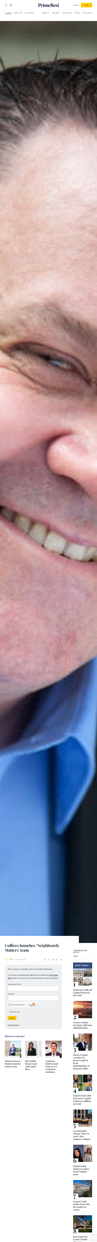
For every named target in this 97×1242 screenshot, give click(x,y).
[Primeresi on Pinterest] (56, 959)
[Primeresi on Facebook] (53, 959)
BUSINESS (55, 13)
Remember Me (15, 1012)
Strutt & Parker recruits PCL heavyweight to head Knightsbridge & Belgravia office (81, 1061)
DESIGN (77, 13)
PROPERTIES (67, 13)
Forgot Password (13, 1025)
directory (18, 13)
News (11, 959)
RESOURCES (87, 13)
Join (86, 5)
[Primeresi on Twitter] (45, 959)
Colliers (75, 956)
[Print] (61, 960)
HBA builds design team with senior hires (31, 1065)
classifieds (29, 13)
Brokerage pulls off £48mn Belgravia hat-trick (82, 992)
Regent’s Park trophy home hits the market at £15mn (81, 1205)
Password (11, 994)
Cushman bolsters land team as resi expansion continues (51, 1066)
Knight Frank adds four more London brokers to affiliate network (82, 1099)
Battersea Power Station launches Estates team (13, 1064)
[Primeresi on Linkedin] (49, 959)
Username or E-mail (14, 984)
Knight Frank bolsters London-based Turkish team (81, 1170)
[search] (11, 5)
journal (8, 13)
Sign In (76, 5)
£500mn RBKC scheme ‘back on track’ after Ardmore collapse (81, 1135)
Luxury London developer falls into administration (82, 1025)
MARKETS (45, 13)
